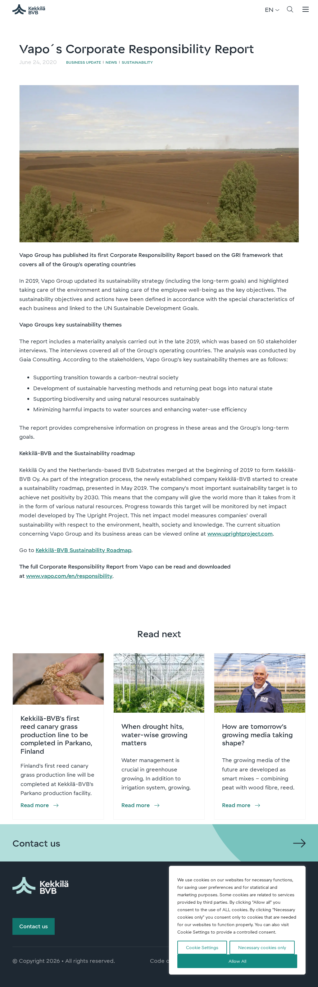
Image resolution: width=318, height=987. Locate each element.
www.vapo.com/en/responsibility (69, 575)
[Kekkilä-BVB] (40, 884)
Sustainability (137, 62)
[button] (290, 9)
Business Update (83, 62)
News (111, 62)
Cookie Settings (202, 947)
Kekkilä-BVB (32, 9)
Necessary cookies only (262, 947)
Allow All (237, 961)
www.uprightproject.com (240, 533)
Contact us (33, 926)
